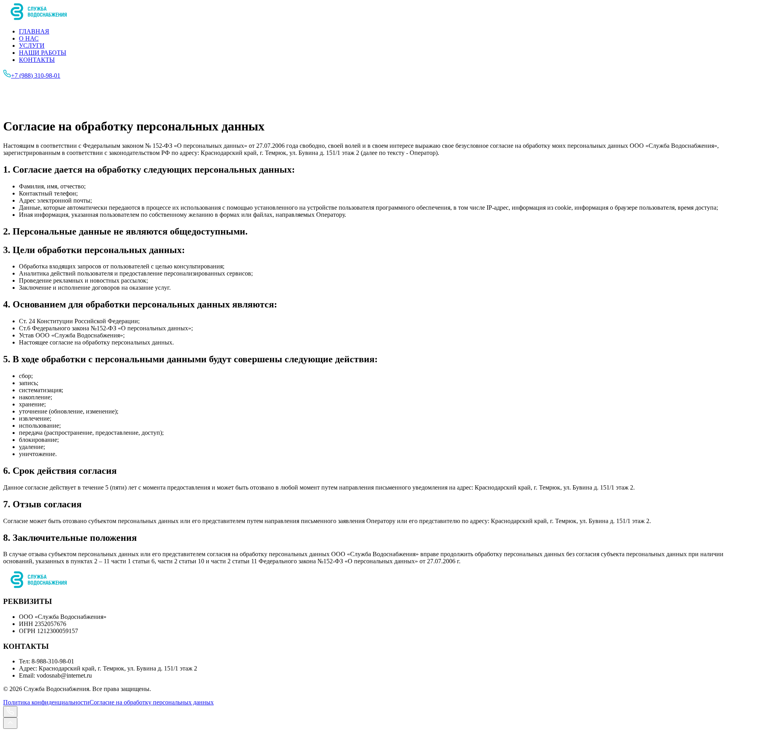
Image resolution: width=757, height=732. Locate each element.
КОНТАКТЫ (37, 59)
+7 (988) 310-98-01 (35, 75)
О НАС (29, 38)
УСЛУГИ (32, 45)
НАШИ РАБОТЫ (42, 52)
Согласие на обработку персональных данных (151, 702)
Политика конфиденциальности (46, 702)
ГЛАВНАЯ (34, 31)
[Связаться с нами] (10, 711)
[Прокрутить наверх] (10, 723)
